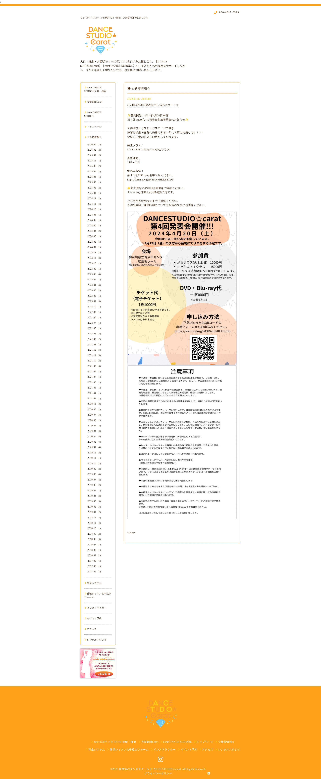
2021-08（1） (95, 371)
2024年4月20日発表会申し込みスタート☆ (153, 105)
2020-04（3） (95, 431)
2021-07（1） (95, 377)
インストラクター (96, 608)
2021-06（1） (95, 382)
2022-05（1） (95, 328)
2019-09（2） (95, 469)
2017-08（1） (95, 566)
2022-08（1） (95, 317)
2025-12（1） (95, 160)
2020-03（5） (95, 436)
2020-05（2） (95, 425)
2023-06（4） (95, 274)
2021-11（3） (95, 355)
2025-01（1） (95, 193)
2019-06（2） (95, 485)
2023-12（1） (95, 252)
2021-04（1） (95, 393)
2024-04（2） (95, 231)
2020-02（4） (95, 442)
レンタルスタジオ (96, 639)
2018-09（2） (95, 534)
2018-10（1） (95, 528)
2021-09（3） (95, 366)
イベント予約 (94, 618)
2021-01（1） (95, 398)
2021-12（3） (95, 350)
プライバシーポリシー (158, 773)
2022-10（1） (95, 306)
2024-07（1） (95, 220)
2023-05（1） (95, 279)
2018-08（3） (95, 539)
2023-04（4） (95, 285)
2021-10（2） (95, 360)
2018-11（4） (95, 523)
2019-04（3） (95, 496)
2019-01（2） (95, 512)
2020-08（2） (95, 409)
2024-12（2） (95, 198)
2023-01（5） (95, 301)
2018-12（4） (95, 517)
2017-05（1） (95, 571)
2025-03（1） (95, 182)
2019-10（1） (95, 463)
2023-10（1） (95, 263)
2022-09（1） (95, 312)
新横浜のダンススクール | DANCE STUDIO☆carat (150, 769)
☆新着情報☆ (94, 137)
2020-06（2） (95, 420)
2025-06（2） (95, 171)
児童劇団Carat (94, 102)
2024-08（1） (95, 215)
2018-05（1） (95, 550)
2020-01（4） (95, 447)
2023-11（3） (95, 258)
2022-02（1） (95, 344)
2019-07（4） (95, 479)
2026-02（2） (95, 150)
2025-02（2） (95, 187)
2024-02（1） (95, 242)
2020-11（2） (95, 404)
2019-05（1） (95, 490)
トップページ (94, 127)
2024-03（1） (95, 236)
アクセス (92, 629)
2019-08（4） (95, 474)
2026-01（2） (95, 155)
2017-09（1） (95, 561)
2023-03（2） (95, 290)
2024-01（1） (95, 247)
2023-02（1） (95, 296)
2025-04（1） (95, 177)
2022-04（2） (95, 333)
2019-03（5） (95, 501)
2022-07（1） (95, 323)
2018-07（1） (95, 544)
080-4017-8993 (228, 12)
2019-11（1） (95, 458)
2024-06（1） (95, 225)
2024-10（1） (95, 209)
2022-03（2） (95, 339)
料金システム (94, 583)
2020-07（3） (95, 415)
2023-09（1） (95, 269)
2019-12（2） (95, 452)
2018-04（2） (95, 555)
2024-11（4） (95, 204)
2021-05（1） (95, 387)
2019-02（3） (95, 507)
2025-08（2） (95, 166)
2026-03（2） (95, 144)
